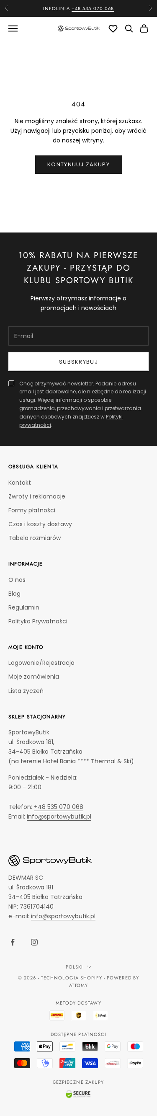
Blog (14, 593)
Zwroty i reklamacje (36, 496)
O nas (17, 580)
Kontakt (19, 482)
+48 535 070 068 (93, 8)
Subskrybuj (78, 362)
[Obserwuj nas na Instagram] (34, 942)
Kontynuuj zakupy (78, 164)
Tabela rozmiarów (34, 538)
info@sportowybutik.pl (59, 816)
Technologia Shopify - (73, 977)
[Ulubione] (113, 28)
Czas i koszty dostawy (40, 524)
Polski (74, 967)
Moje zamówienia (33, 676)
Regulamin (23, 607)
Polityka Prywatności (37, 621)
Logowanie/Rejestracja (41, 663)
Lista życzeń (26, 691)
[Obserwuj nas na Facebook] (12, 942)
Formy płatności (31, 510)
